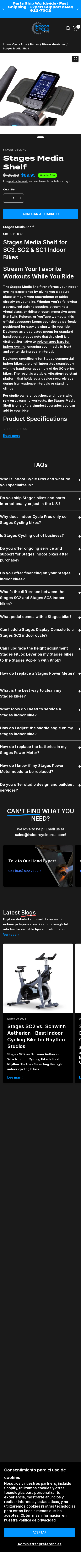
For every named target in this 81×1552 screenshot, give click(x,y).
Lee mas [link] (14, 1077)
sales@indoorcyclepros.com (40, 835)
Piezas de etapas (53, 44)
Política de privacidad (37, 1520)
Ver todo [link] (10, 934)
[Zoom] (75, 59)
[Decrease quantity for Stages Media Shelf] (6, 198)
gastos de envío (18, 181)
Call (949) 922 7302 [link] (23, 870)
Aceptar (39, 1532)
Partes (34, 44)
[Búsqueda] (67, 28)
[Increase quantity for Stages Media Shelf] (20, 198)
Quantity (9, 189)
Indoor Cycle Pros (15, 44)
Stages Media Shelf (16, 48)
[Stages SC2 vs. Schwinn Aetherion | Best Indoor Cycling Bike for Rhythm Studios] (38, 978)
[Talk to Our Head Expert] (38, 866)
